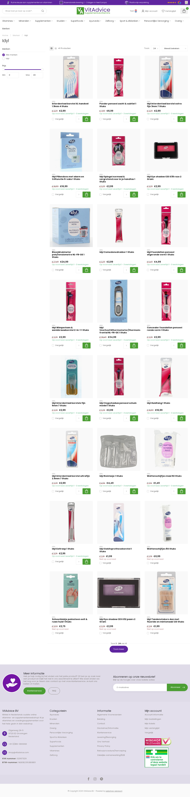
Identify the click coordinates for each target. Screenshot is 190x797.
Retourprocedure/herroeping (111, 750)
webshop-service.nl (114, 791)
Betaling (101, 719)
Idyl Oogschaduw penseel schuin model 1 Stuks (118, 404)
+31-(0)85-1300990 (17, 744)
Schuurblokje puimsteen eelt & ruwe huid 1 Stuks (69, 620)
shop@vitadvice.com (18, 752)
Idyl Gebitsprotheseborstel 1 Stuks (115, 550)
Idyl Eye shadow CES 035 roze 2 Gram (164, 177)
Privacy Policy (103, 746)
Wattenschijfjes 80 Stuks (161, 549)
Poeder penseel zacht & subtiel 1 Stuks (117, 105)
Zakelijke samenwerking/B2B (111, 755)
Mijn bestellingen (153, 719)
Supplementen (43, 20)
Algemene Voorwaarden (109, 714)
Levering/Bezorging (106, 737)
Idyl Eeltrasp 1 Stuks (63, 549)
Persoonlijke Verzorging (156, 20)
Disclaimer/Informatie (107, 728)
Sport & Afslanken (129, 20)
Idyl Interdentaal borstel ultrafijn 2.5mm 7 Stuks (71, 477)
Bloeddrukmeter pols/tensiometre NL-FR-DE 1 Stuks (68, 254)
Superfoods (77, 20)
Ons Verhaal (103, 741)
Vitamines (7, 20)
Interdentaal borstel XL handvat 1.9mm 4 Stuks (70, 105)
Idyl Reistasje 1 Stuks (111, 476)
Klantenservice (34, 690)
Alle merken (11, 55)
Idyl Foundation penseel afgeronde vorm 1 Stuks (160, 253)
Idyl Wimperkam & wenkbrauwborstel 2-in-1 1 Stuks (70, 328)
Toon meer (118, 649)
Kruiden (61, 20)
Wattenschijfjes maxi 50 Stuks (164, 476)
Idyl (26, 35)
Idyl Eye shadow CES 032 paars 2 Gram (117, 620)
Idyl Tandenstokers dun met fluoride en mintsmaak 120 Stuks (165, 620)
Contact (101, 723)
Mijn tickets (150, 723)
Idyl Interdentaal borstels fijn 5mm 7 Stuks (68, 404)
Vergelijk (59, 119)
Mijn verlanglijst (152, 728)
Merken (6, 28)
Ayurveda (94, 20)
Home (5, 35)
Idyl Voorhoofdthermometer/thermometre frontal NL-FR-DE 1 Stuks (118, 330)
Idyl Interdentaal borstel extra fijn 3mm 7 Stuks (164, 105)
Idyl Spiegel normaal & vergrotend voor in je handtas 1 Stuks (117, 179)
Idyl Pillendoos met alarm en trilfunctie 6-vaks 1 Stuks (68, 177)
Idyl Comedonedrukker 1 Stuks (116, 252)
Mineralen (24, 20)
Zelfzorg (109, 20)
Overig (178, 20)
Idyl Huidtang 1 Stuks (158, 403)
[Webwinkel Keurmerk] (166, 740)
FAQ (54, 690)
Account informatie (154, 714)
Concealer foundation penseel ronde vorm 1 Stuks (164, 328)
